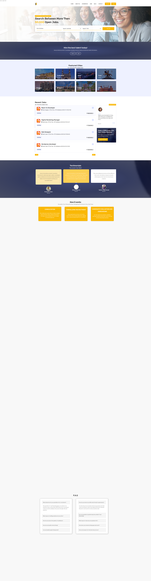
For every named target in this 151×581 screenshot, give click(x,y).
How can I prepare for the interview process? (89, 529)
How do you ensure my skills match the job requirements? (91, 502)
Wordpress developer (48, 144)
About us (78, 3)
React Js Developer (48, 108)
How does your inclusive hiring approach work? (89, 525)
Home (72, 3)
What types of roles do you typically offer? (88, 520)
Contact (100, 3)
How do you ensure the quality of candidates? (53, 520)
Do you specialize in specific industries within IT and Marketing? (90, 515)
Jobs (91, 3)
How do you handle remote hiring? (50, 525)
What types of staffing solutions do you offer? (53, 515)
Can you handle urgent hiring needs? (51, 529)
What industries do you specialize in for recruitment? (54, 502)
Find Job (108, 28)
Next (93, 154)
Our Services (85, 3)
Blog (95, 3)
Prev (37, 154)
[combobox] (72, 28)
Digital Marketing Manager (50, 120)
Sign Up (107, 3)
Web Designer (46, 132)
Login (113, 3)
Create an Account (103, 139)
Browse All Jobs (112, 104)
